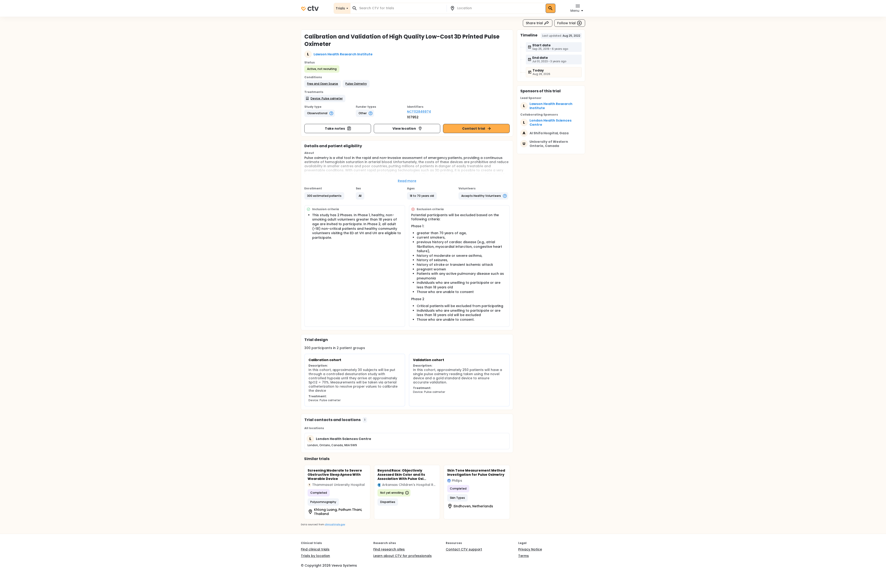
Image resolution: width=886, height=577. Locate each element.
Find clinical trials (315, 549)
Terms (523, 556)
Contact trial (473, 128)
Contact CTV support (464, 549)
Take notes (335, 128)
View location (404, 128)
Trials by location (315, 556)
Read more (407, 181)
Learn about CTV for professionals (402, 556)
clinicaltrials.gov (335, 524)
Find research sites (389, 549)
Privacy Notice (530, 549)
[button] (322, 83)
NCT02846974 (419, 112)
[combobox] (401, 8)
